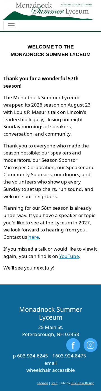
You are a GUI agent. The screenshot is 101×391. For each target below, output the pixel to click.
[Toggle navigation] (11, 25)
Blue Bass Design (82, 383)
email (50, 363)
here (33, 237)
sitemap (42, 383)
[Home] (48, 10)
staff (54, 383)
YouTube (69, 256)
